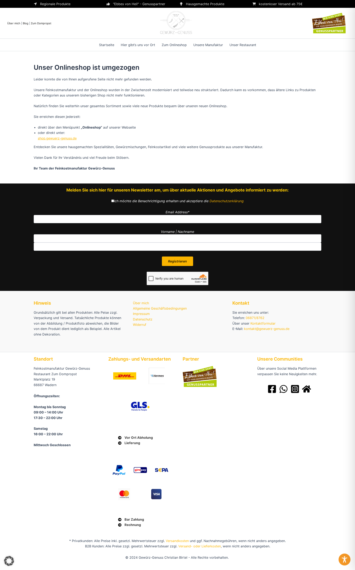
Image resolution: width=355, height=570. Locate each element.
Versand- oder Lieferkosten (199, 546)
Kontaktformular (262, 323)
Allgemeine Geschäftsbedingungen (160, 308)
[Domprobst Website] (306, 389)
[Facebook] (272, 389)
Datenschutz (142, 319)
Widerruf (139, 325)
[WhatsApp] (283, 389)
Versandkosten (177, 541)
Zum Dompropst (41, 23)
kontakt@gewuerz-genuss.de (266, 329)
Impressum (141, 314)
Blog (25, 23)
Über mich (13, 23)
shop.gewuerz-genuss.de (57, 138)
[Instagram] (295, 389)
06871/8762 (255, 318)
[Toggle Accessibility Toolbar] (344, 559)
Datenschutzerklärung (227, 201)
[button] (9, 561)
